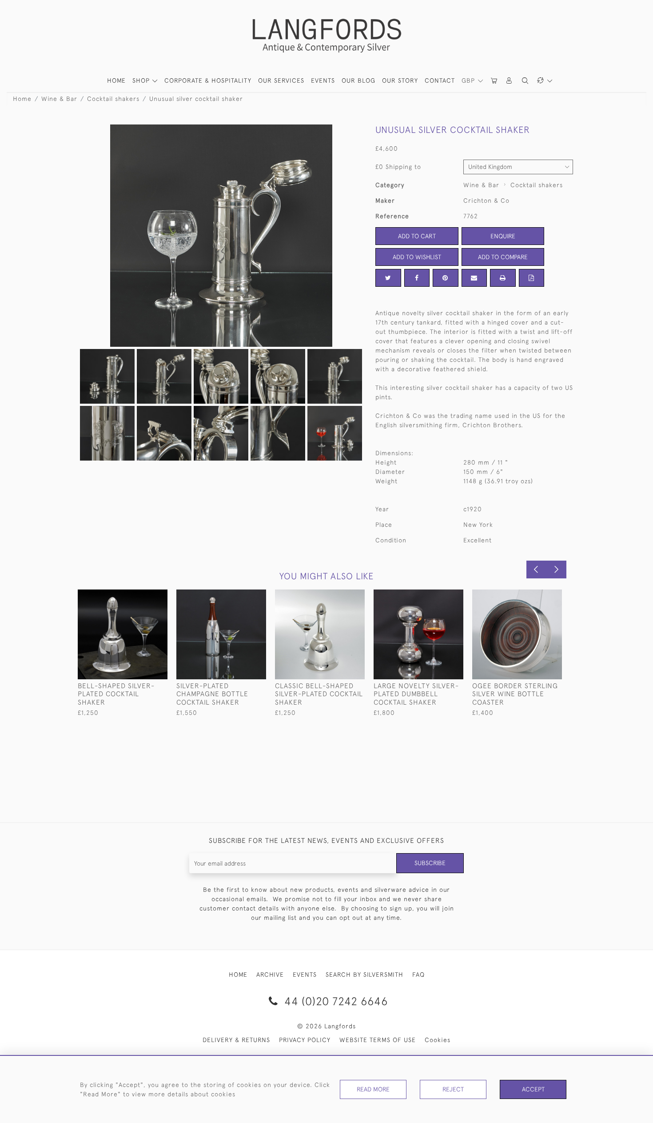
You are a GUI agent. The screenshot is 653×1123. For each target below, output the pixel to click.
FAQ (418, 974)
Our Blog (358, 80)
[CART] (494, 80)
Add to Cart (417, 236)
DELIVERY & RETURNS (236, 1039)
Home (22, 98)
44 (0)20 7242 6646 (334, 1001)
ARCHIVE (270, 974)
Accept (533, 1089)
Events (323, 80)
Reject (453, 1089)
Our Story (400, 80)
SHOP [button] (142, 80)
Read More (373, 1089)
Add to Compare (503, 257)
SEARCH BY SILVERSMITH (364, 974)
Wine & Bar (59, 98)
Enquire (502, 236)
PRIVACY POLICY (304, 1039)
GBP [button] (469, 80)
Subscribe (430, 862)
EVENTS (305, 974)
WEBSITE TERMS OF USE (377, 1039)
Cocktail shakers (113, 98)
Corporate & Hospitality (207, 80)
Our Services (281, 80)
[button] (509, 80)
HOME (116, 80)
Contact (440, 80)
